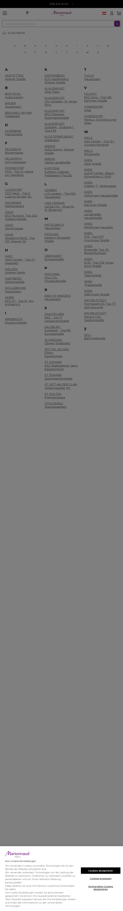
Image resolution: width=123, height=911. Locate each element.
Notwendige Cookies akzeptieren (100, 887)
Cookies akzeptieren (100, 870)
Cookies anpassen (100, 878)
